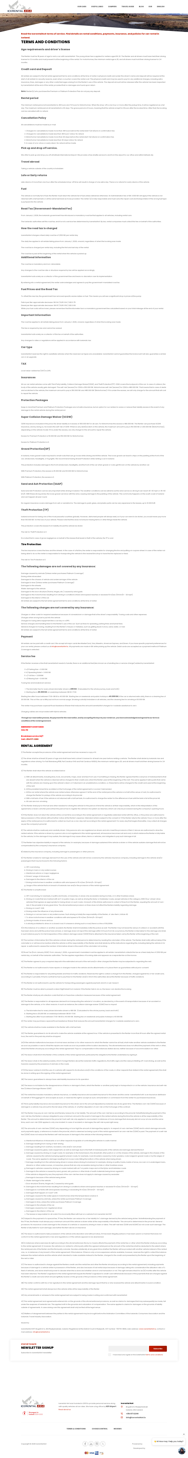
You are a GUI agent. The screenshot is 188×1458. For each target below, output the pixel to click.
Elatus (152, 1448)
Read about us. (65, 1409)
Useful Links (97, 6)
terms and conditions (154, 1355)
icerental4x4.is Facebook (85, 1443)
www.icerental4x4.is (147, 1329)
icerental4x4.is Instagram (96, 1443)
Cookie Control (100, 1429)
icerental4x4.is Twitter (102, 1443)
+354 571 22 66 (132, 1414)
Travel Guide (127, 6)
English (160, 6)
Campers (112, 6)
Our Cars (81, 6)
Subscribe (157, 1349)
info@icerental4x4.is (59, 646)
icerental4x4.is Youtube (91, 1443)
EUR (150, 6)
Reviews (118, 1429)
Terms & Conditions (76, 1429)
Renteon (150, 1443)
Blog (141, 6)
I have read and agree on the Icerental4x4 (138, 1355)
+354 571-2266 (31, 739)
